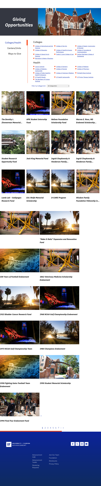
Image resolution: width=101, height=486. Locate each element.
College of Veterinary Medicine (65, 73)
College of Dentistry (62, 66)
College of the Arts (61, 46)
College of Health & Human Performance (64, 51)
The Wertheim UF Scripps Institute (42, 80)
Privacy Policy (54, 464)
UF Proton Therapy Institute (85, 77)
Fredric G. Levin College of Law (65, 54)
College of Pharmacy (83, 69)
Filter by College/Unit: (39, 86)
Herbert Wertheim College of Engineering (85, 55)
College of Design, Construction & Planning (86, 47)
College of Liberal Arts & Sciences (42, 55)
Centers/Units (14, 48)
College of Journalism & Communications (84, 51)
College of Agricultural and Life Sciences (44, 47)
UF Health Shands (40, 77)
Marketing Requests (35, 466)
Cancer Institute (39, 66)
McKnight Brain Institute (84, 73)
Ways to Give (14, 53)
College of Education (41, 50)
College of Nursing (61, 69)
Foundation (53, 458)
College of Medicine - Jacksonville (41, 70)
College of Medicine (82, 66)
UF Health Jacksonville (63, 77)
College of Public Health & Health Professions (42, 74)
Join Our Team (54, 455)
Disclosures (53, 461)
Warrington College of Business (44, 58)
